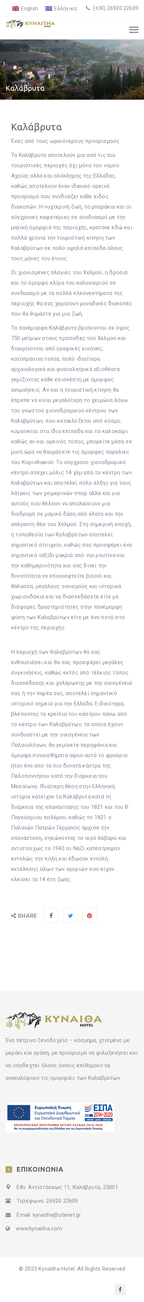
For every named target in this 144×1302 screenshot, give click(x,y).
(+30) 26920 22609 (115, 8)
